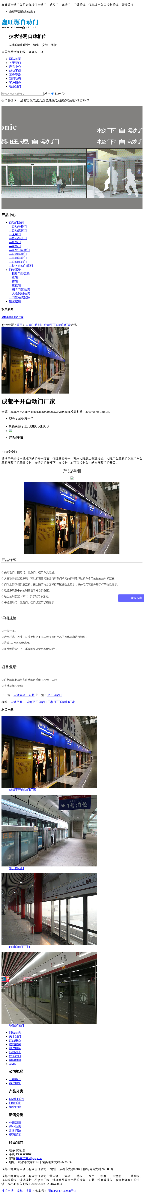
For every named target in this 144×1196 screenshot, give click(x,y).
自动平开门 (18, 702)
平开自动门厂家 (64, 702)
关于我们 (15, 62)
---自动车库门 (18, 254)
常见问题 (15, 1130)
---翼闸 (13, 277)
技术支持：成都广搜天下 (18, 1190)
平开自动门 (54, 695)
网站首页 (15, 58)
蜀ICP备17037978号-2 (61, 1190)
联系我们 (15, 86)
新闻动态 (15, 78)
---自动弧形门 (18, 261)
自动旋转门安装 (24, 695)
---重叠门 (15, 246)
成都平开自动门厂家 (12, 317)
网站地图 (15, 1060)
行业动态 (15, 1126)
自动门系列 (16, 222)
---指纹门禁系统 (19, 273)
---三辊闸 (15, 285)
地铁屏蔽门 (16, 1025)
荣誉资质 (15, 74)
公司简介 (15, 1079)
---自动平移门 (18, 226)
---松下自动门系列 (21, 265)
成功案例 (15, 70)
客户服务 (15, 82)
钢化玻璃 (15, 301)
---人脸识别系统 (19, 293)
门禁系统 (15, 269)
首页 (19, 325)
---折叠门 (15, 242)
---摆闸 (13, 281)
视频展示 (15, 1134)
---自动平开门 (18, 238)
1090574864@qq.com (29, 1158)
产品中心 (15, 66)
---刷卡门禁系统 (19, 289)
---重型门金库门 (19, 250)
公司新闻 (15, 1122)
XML (12, 1063)
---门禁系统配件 (19, 297)
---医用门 (15, 234)
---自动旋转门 (18, 230)
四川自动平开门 (19, 946)
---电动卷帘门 (18, 258)
